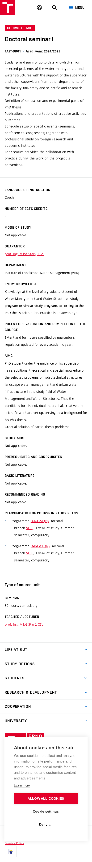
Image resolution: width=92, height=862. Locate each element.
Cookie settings (46, 811)
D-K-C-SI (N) (40, 521)
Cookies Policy (14, 843)
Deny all (46, 824)
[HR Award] (11, 851)
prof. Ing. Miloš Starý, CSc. (24, 254)
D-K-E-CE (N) (40, 546)
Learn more (22, 785)
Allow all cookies (46, 798)
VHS (29, 528)
